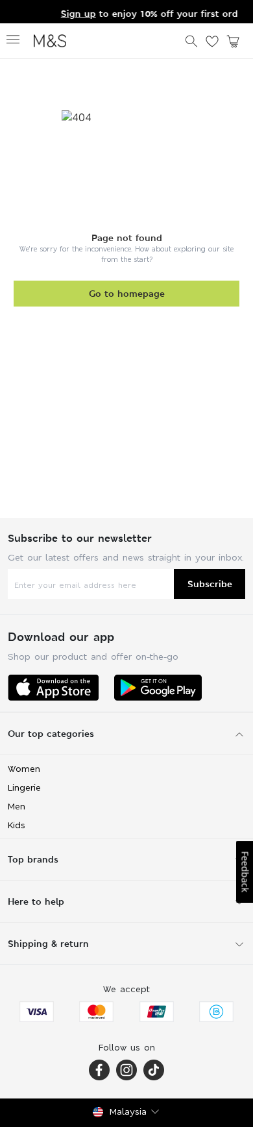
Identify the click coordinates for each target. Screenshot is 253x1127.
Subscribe (209, 583)
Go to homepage (127, 293)
